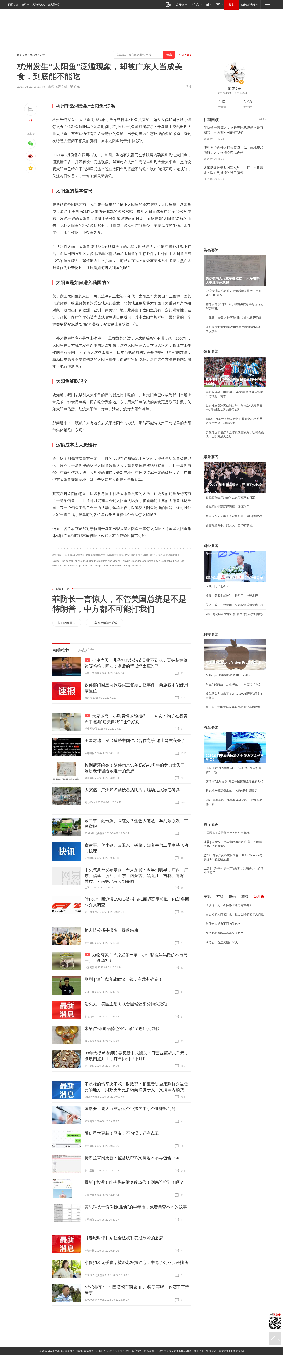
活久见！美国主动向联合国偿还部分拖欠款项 (126, 1004)
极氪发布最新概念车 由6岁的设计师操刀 (232, 790)
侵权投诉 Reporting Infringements (225, 1350)
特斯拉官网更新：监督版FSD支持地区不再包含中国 (132, 1157)
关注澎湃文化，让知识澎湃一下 (234, 93)
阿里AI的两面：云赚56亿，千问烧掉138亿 (233, 684)
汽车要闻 (211, 727)
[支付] (208, 4)
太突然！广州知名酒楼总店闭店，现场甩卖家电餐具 (132, 789)
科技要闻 (211, 634)
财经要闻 (211, 546)
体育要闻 (211, 351)
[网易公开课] (181, 4)
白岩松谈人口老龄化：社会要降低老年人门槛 (235, 914)
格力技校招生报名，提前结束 (111, 930)
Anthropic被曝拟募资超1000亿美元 (228, 675)
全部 (261, 119)
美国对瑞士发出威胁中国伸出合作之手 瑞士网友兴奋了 (135, 740)
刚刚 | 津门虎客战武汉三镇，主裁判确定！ (124, 979)
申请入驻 (184, 55)
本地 (219, 896)
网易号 (33, 54)
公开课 (259, 896)
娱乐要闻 (211, 457)
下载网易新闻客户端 (105, 622)
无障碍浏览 (38, 4)
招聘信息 (124, 1350)
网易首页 (13, 4)
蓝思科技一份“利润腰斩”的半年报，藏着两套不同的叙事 (136, 1207)
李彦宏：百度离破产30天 (222, 942)
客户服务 (137, 1350)
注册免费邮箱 (248, 4)
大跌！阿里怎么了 (217, 586)
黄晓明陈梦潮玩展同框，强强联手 (227, 506)
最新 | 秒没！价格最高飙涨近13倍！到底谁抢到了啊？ (134, 1182)
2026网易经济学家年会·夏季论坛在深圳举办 (234, 614)
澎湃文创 (61, 86)
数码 (232, 896)
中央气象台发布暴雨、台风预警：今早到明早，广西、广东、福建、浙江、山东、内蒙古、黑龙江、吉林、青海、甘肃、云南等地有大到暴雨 (136, 876)
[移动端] (168, 4)
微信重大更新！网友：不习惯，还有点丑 (122, 1133)
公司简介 (100, 1350)
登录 (231, 4)
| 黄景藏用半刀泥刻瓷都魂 (227, 832)
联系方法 (112, 1350)
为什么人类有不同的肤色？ (223, 923)
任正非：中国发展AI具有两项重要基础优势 (233, 707)
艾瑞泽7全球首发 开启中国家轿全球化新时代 (234, 781)
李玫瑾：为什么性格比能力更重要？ (229, 905)
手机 (207, 896)
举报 (188, 86)
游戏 (244, 896)
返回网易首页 (66, 622)
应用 (24, 4)
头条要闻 (211, 250)
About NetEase (84, 1350)
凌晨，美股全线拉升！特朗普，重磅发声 (232, 595)
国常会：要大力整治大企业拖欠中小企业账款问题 (130, 1108)
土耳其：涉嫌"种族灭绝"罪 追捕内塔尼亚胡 (233, 317)
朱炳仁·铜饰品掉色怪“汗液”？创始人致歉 (122, 1028)
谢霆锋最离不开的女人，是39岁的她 (229, 525)
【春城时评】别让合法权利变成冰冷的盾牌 (124, 1238)
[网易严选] (196, 4)
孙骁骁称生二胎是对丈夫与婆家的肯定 (230, 497)
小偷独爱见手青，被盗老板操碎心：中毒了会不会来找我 (136, 1262)
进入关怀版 (54, 4)
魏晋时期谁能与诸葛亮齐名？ (224, 933)
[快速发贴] (30, 109)
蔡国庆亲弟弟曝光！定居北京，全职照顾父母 (235, 516)
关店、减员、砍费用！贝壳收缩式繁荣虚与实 (235, 604)
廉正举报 (199, 1350)
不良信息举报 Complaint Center (174, 1350)
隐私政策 (149, 1350)
